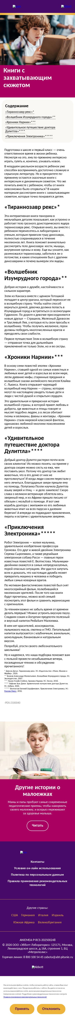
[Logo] (17, 6)
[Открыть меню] (5, 6)
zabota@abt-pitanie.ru (58, 957)
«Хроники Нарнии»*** (20, 122)
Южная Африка (24, 922)
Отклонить (51, 1009)
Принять (22, 1009)
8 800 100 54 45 (33, 957)
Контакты (37, 862)
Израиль (58, 915)
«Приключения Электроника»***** (29, 136)
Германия (28, 915)
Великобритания (50, 922)
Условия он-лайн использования (37, 868)
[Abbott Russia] (66, 6)
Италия (43, 915)
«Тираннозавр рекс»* (19, 112)
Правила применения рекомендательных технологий (25, 997)
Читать (37, 826)
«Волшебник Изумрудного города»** (30, 117)
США (14, 915)
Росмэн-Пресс (10, 691)
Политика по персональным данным (37, 875)
